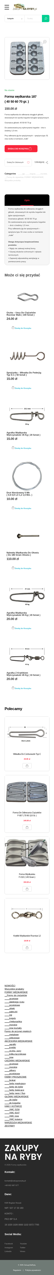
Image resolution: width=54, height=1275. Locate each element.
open (44, 41)
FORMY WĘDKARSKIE (34, 177)
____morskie (41, 174)
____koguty (30, 174)
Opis (27, 200)
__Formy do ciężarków (14, 177)
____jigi (21, 174)
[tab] (27, 200)
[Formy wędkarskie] (25, 7)
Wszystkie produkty (13, 180)
